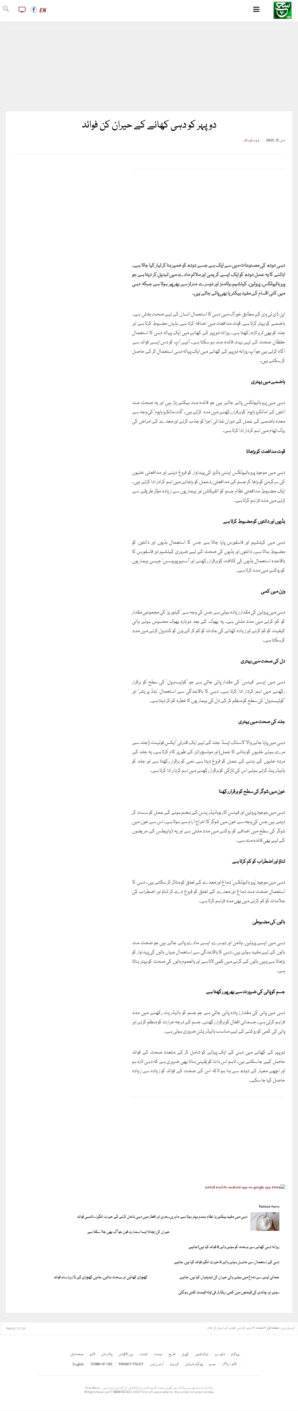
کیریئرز (174, 1364)
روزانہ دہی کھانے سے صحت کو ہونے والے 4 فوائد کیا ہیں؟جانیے (234, 1247)
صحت (158, 1354)
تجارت (143, 1354)
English (78, 1364)
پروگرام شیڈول (194, 1364)
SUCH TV (119, 1392)
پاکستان (106, 1354)
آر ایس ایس (157, 1364)
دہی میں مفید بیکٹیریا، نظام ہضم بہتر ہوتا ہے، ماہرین (208, 1217)
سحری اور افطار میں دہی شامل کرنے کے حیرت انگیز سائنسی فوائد (123, 1217)
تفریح (171, 1354)
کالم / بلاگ (229, 1364)
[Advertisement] (149, 68)
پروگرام (235, 1354)
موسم (212, 1364)
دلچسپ (219, 1354)
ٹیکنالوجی (201, 1354)
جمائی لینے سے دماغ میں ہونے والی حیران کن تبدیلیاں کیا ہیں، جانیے (229, 1277)
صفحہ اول (77, 1354)
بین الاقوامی (125, 1354)
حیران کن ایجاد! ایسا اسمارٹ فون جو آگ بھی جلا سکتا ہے (128, 1232)
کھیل (185, 1354)
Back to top (17, 1329)
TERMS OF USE (101, 1364)
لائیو (92, 1354)
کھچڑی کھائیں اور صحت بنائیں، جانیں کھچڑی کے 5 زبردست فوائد (101, 1277)
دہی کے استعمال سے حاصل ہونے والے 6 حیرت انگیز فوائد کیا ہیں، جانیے (226, 1262)
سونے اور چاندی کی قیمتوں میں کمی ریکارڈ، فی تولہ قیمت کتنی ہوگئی (228, 1292)
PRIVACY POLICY (131, 1364)
